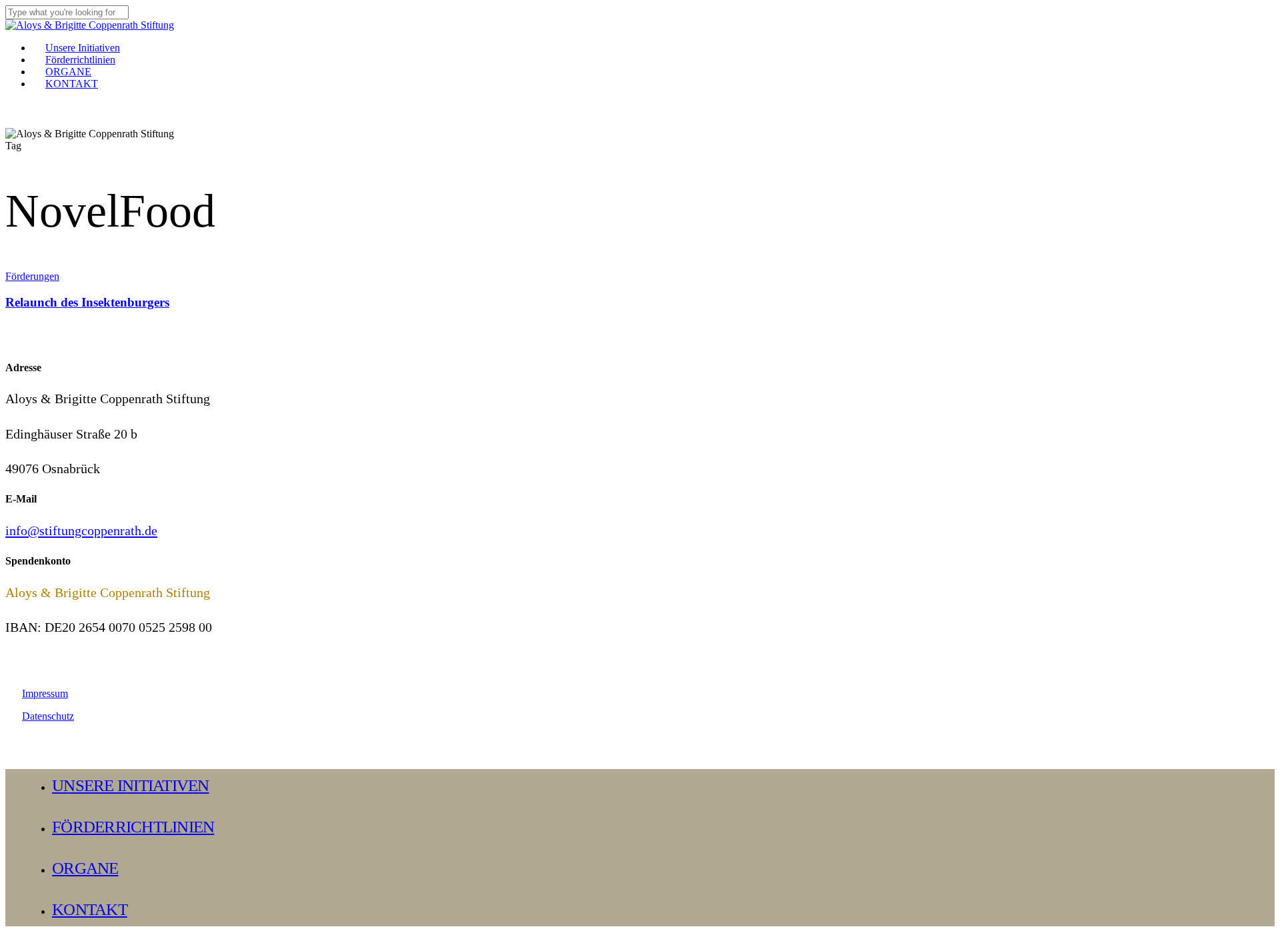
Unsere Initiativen (130, 785)
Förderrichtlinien (133, 827)
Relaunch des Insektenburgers (87, 302)
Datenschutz (48, 716)
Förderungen (32, 276)
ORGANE (85, 868)
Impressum (45, 693)
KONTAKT (89, 909)
